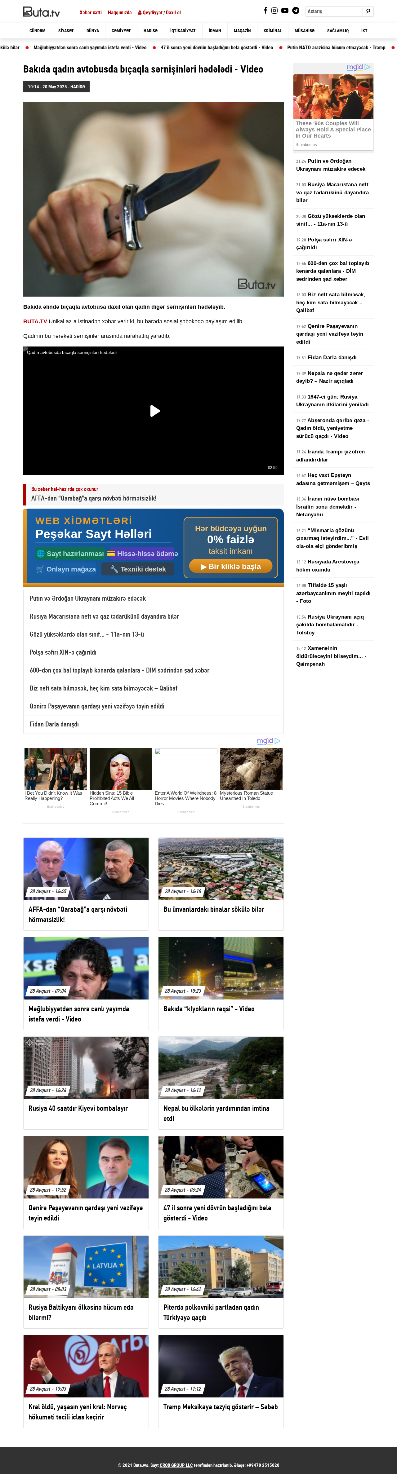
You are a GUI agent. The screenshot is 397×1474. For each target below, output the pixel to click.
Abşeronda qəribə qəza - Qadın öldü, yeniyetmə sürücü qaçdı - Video (332, 428)
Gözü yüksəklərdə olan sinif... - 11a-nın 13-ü (87, 634)
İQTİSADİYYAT (183, 30)
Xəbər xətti (91, 12)
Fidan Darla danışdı (54, 724)
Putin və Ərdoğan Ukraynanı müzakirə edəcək (88, 598)
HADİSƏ (151, 30)
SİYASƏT (66, 30)
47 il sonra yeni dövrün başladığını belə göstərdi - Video (157, 48)
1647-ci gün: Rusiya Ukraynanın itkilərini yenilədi (332, 401)
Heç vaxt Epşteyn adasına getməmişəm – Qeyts (333, 479)
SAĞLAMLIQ (338, 30)
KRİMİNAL (273, 30)
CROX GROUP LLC (176, 1465)
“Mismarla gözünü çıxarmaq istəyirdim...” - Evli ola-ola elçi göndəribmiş (332, 538)
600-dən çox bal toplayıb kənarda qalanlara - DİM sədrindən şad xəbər (119, 670)
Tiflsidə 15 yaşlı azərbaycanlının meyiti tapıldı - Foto (333, 593)
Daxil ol (173, 12)
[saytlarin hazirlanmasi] (153, 547)
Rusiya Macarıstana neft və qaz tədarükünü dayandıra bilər (104, 616)
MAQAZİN (242, 30)
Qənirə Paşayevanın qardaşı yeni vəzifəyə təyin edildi (97, 706)
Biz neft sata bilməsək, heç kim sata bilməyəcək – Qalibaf (103, 688)
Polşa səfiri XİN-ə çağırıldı (63, 652)
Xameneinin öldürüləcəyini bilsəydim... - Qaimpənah (331, 656)
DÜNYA (93, 30)
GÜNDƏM (37, 30)
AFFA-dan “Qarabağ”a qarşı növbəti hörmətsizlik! (94, 498)
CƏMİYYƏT (121, 30)
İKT (364, 30)
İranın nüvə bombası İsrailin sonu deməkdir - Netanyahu (327, 507)
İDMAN (215, 30)
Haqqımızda (120, 12)
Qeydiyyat (152, 12)
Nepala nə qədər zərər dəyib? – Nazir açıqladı (329, 377)
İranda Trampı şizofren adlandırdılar (330, 456)
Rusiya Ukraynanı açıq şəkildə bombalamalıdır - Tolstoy (330, 625)
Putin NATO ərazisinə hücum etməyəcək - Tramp (276, 48)
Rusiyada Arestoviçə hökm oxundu (327, 566)
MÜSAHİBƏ (304, 30)
